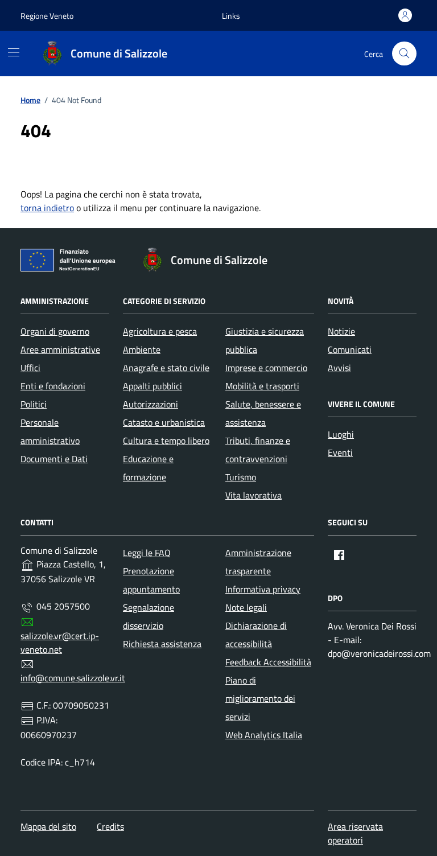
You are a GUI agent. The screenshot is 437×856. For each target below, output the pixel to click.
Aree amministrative (60, 349)
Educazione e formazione (148, 468)
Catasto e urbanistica (164, 422)
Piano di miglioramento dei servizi (260, 698)
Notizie (341, 331)
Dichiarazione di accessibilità (256, 635)
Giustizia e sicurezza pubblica (264, 340)
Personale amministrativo (50, 431)
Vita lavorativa (253, 495)
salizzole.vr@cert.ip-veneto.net (59, 642)
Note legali (246, 607)
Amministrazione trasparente (258, 562)
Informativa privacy (262, 589)
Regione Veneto (46, 16)
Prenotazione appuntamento (151, 580)
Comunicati (350, 349)
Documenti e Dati (54, 459)
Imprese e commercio (266, 367)
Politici (33, 404)
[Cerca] (404, 54)
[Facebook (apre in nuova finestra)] (339, 555)
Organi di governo (54, 331)
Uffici (30, 367)
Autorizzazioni (150, 404)
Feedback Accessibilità (268, 662)
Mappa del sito (48, 826)
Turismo (240, 477)
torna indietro (47, 208)
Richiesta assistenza (162, 644)
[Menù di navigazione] (13, 52)
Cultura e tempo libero (166, 440)
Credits (110, 826)
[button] (231, 16)
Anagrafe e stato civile (166, 367)
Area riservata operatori (355, 833)
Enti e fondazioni (52, 386)
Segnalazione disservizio (148, 616)
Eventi (340, 452)
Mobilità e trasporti (262, 386)
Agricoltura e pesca (160, 331)
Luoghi (341, 434)
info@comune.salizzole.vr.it (72, 678)
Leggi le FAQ (147, 552)
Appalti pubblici (152, 386)
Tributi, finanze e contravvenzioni (257, 450)
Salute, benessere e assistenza (263, 413)
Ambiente (141, 349)
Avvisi (339, 367)
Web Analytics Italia (263, 735)
